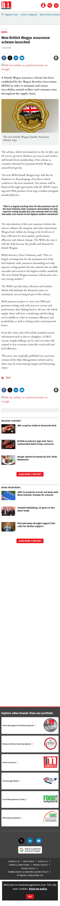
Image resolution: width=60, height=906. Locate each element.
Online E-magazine (29, 15)
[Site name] (6, 8)
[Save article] (56, 57)
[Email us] (39, 841)
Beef (8, 377)
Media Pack (28, 861)
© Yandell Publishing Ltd (30, 875)
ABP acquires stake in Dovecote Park (36, 425)
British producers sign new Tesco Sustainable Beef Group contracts (35, 442)
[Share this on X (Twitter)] (9, 57)
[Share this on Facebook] (3, 57)
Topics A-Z (43, 861)
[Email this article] (21, 57)
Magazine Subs (11, 15)
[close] (58, 52)
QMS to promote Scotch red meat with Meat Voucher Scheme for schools (37, 493)
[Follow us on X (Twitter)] (21, 841)
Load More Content (30, 474)
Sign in (24, 52)
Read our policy (38, 888)
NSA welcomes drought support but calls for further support (36, 524)
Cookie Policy (28, 868)
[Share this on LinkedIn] (15, 57)
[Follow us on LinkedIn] (30, 841)
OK (30, 896)
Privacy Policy (40, 865)
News (4, 32)
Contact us (14, 861)
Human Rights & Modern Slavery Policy (28, 872)
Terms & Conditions (19, 865)
